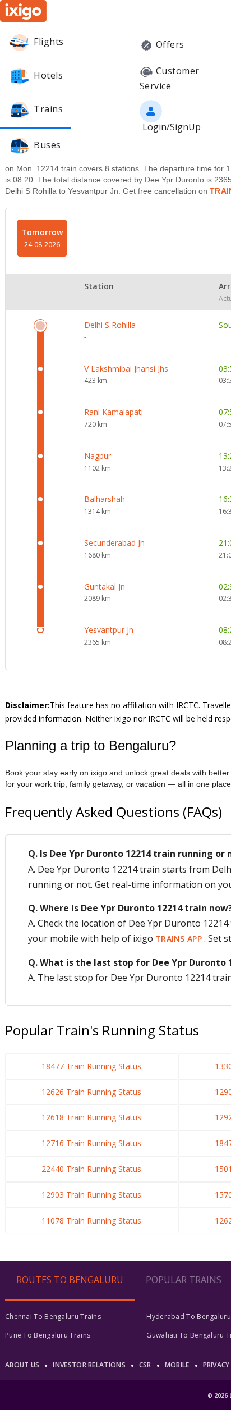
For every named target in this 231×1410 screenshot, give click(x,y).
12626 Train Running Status (91, 1092)
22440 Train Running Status (91, 1168)
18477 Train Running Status (91, 1066)
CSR (145, 1365)
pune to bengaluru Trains (47, 1335)
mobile (177, 1365)
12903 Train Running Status (91, 1194)
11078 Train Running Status (91, 1220)
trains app (179, 938)
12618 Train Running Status (91, 1117)
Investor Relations (89, 1365)
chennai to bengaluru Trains (53, 1316)
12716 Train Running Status (91, 1143)
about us (22, 1365)
